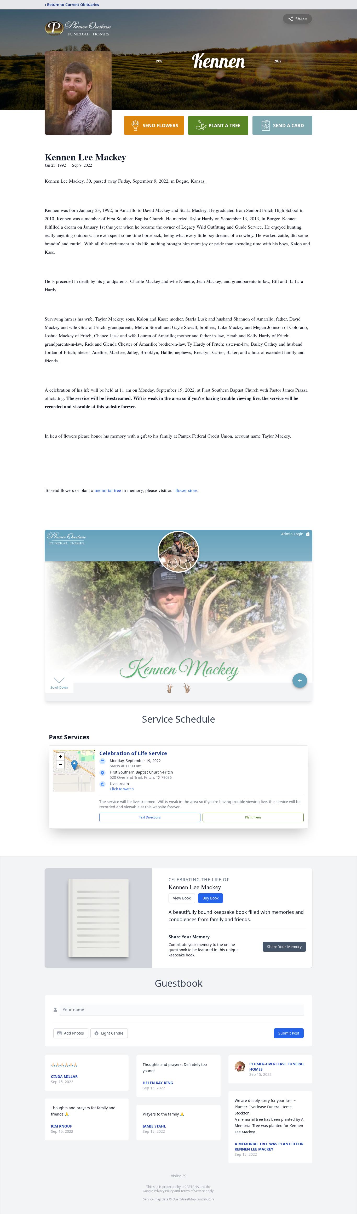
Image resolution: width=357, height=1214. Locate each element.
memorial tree (108, 490)
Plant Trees (253, 817)
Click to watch (122, 788)
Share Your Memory (284, 946)
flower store (186, 490)
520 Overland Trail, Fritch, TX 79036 (141, 777)
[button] (74, 765)
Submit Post (288, 1033)
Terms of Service (193, 1191)
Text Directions (150, 817)
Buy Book (210, 898)
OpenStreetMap (184, 1199)
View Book (182, 898)
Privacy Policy (164, 1191)
